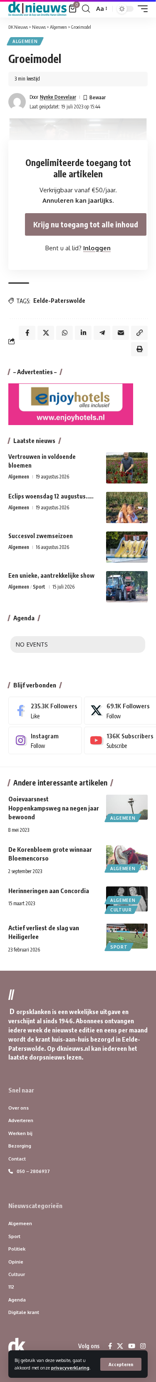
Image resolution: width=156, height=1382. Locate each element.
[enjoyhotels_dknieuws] (70, 404)
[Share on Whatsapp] (64, 333)
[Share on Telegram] (102, 333)
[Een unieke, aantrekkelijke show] (127, 586)
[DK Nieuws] (37, 9)
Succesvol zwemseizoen (40, 535)
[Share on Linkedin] (83, 333)
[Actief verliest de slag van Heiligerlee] (127, 936)
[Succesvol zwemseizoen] (127, 547)
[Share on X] (45, 333)
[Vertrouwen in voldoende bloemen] (127, 467)
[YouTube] (131, 1346)
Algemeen (25, 41)
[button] (120, 1364)
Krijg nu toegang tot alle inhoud (85, 224)
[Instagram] (45, 740)
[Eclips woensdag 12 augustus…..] (127, 507)
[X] (120, 1346)
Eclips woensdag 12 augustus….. (51, 496)
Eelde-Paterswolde (59, 300)
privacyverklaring (70, 1367)
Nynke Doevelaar (58, 97)
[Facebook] (45, 710)
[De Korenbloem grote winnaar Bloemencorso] (127, 857)
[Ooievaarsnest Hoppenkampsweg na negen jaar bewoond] (127, 807)
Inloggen (97, 248)
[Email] (120, 333)
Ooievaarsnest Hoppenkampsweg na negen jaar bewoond (53, 808)
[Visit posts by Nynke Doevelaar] (17, 102)
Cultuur (121, 909)
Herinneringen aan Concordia (48, 890)
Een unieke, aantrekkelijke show (51, 575)
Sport (39, 587)
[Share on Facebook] (27, 333)
